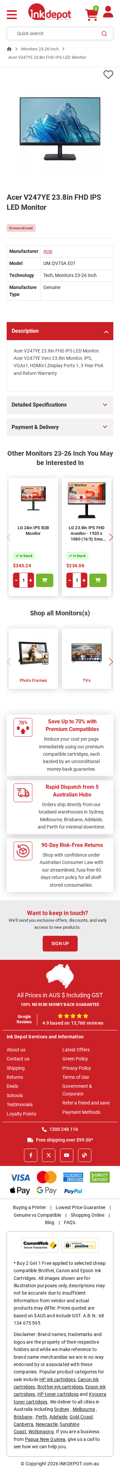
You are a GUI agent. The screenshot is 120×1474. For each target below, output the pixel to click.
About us (16, 1049)
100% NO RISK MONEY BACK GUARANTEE (60, 1004)
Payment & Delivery (35, 427)
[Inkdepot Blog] (84, 1155)
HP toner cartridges (58, 1394)
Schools (15, 1095)
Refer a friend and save (86, 1103)
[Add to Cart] (44, 580)
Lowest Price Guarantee (80, 1207)
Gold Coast (81, 1417)
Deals (12, 1086)
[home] (9, 48)
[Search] (104, 33)
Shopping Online (87, 1215)
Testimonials (20, 1104)
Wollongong (41, 1431)
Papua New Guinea (45, 1439)
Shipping (16, 1068)
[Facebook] (30, 1155)
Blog (49, 1222)
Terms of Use (75, 1077)
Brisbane (23, 1417)
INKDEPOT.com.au (79, 1463)
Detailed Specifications (39, 405)
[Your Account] (108, 14)
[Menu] (12, 15)
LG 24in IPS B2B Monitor (33, 530)
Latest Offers (76, 1049)
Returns (15, 1077)
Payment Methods (81, 1112)
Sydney (61, 1409)
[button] (110, 537)
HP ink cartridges (57, 1379)
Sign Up (60, 943)
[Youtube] (66, 1155)
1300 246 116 (63, 1129)
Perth (41, 1417)
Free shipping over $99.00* (64, 1140)
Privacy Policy (76, 1068)
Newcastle (47, 1424)
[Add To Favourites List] (60, 74)
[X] (48, 1155)
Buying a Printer (29, 1207)
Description (25, 331)
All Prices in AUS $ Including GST (60, 995)
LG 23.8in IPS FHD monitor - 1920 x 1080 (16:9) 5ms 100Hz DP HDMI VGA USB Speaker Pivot (87, 541)
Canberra (23, 1424)
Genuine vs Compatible (37, 1215)
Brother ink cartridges (60, 1386)
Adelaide (58, 1417)
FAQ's (69, 1222)
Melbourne (84, 1409)
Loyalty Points (21, 1114)
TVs (87, 680)
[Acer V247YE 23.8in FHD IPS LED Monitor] (60, 129)
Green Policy (75, 1058)
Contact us (18, 1058)
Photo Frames (33, 680)
